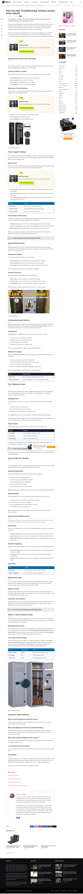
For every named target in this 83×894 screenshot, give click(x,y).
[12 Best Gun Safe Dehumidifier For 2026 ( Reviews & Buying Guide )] (34, 866)
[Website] (19, 818)
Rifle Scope (53, 2)
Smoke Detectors (62, 110)
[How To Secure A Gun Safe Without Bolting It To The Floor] (62, 56)
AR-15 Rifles (61, 68)
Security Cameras (62, 104)
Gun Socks (61, 79)
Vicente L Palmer (21, 794)
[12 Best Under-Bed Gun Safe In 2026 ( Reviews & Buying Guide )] (62, 42)
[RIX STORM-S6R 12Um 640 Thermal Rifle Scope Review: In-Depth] (34, 881)
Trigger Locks (61, 112)
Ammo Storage (62, 66)
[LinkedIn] (2, 28)
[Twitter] (2, 25)
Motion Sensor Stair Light (64, 89)
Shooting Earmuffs (44, 2)
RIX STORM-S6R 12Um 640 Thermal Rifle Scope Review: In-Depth (45, 880)
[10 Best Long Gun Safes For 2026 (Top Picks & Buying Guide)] (62, 35)
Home (14, 2)
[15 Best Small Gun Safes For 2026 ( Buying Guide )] (49, 839)
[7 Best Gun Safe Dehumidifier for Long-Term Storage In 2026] (34, 874)
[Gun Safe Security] (6, 2)
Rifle (60, 99)
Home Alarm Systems (63, 83)
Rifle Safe (26, 2)
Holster (60, 81)
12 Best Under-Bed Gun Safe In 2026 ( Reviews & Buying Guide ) (72, 41)
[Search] (80, 2)
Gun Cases (61, 77)
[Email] (2, 35)
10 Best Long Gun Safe (13, 775)
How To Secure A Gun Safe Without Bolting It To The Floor (71, 55)
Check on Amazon (68, 138)
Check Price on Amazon (26, 51)
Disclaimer (75, 890)
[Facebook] (2, 22)
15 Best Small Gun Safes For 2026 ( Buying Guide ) (48, 846)
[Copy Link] (2, 38)
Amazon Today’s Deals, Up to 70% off (67, 25)
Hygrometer (61, 87)
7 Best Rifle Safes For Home (14, 782)
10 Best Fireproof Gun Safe (14, 779)
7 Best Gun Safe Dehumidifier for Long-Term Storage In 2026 (45, 873)
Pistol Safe (61, 91)
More (71, 2)
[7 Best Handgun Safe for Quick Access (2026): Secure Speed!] (14, 839)
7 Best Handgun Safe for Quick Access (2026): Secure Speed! (13, 846)
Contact (69, 890)
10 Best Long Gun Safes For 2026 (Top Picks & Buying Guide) (71, 34)
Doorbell (60, 71)
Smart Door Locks (62, 108)
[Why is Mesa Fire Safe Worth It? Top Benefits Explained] (31, 839)
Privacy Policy (64, 890)
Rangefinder (61, 93)
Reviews (60, 95)
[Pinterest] (2, 31)
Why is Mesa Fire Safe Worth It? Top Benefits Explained (30, 846)
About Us (57, 890)
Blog (60, 70)
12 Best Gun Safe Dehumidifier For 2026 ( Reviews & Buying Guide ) (44, 866)
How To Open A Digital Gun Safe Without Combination (71, 48)
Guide (60, 73)
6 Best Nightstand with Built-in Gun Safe (17, 785)
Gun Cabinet (35, 2)
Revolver (60, 97)
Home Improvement (63, 2)
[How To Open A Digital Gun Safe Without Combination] (62, 49)
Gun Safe (19, 2)
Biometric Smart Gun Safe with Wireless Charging (68, 135)
